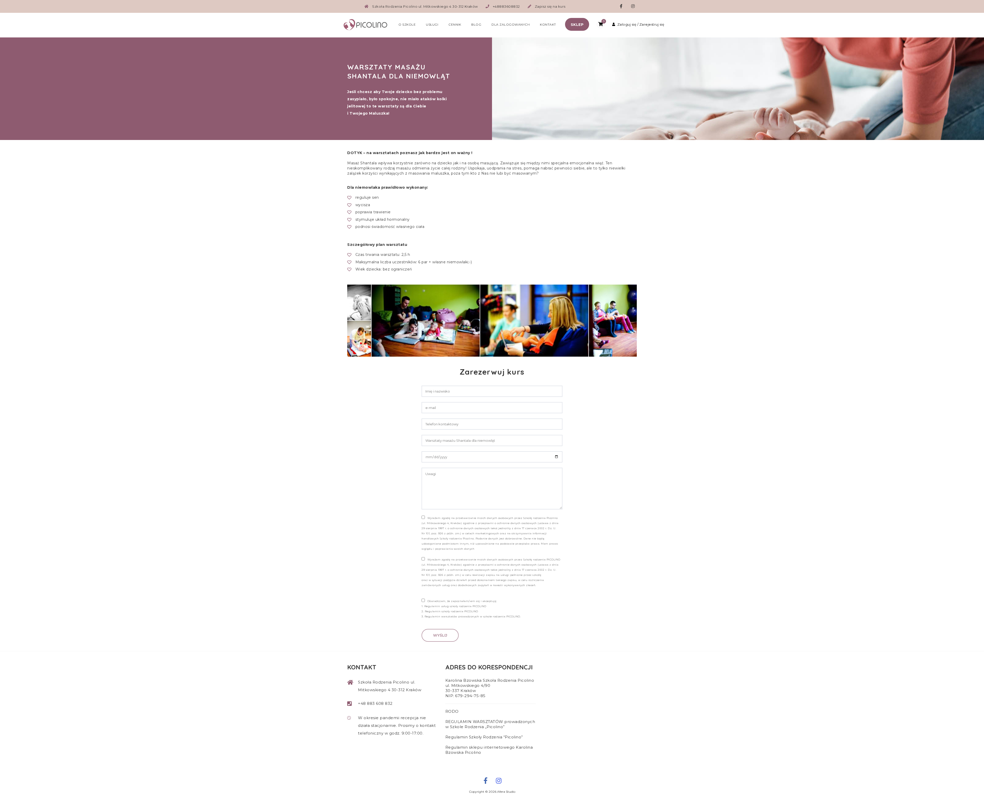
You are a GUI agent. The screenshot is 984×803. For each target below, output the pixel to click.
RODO (452, 711)
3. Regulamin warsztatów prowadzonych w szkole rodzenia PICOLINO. (471, 616)
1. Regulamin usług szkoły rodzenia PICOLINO (454, 606)
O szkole (407, 24)
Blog (476, 24)
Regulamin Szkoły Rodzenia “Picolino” (484, 737)
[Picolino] (367, 24)
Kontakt (548, 24)
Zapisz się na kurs (550, 6)
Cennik (454, 24)
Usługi (432, 24)
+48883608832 (506, 6)
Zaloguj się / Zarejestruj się (640, 24)
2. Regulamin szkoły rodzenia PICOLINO (450, 611)
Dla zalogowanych (510, 24)
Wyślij (440, 635)
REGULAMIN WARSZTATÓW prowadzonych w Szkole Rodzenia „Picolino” (490, 724)
